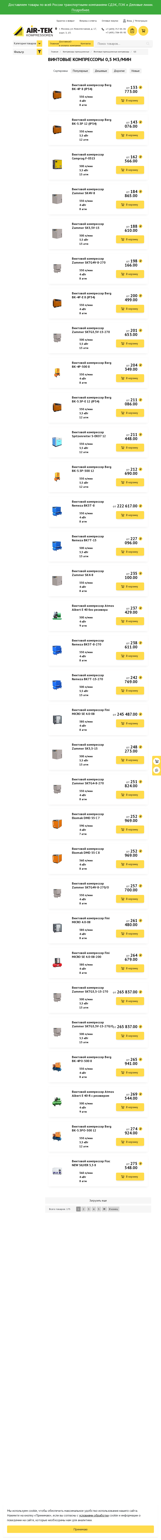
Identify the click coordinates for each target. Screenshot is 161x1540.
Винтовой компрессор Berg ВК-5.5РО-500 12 (91, 1128)
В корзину (132, 100)
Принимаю (80, 1529)
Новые (136, 71)
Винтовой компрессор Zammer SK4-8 (88, 573)
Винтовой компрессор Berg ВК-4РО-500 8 (91, 1059)
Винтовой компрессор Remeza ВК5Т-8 (88, 503)
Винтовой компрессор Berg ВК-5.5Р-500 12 (91, 469)
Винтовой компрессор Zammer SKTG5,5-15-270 (90, 989)
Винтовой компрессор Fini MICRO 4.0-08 (91, 920)
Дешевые (101, 71)
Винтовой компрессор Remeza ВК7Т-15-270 (88, 677)
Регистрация (141, 20)
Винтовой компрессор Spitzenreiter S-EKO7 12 (89, 434)
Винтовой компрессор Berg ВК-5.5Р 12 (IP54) (91, 122)
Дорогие (119, 71)
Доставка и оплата (64, 43)
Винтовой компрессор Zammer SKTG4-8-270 (88, 781)
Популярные (80, 71)
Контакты (86, 43)
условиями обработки (94, 1515)
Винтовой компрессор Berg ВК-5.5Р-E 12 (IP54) (91, 399)
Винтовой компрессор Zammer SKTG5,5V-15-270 (91, 330)
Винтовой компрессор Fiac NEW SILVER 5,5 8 (91, 1163)
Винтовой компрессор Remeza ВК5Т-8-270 (88, 642)
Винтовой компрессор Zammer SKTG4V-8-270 (88, 260)
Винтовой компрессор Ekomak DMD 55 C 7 (88, 816)
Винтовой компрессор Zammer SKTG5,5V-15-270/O (92, 1024)
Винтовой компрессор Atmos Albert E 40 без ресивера (93, 608)
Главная (54, 43)
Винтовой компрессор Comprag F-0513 (88, 156)
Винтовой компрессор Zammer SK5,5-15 (88, 746)
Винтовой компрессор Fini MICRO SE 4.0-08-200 (91, 955)
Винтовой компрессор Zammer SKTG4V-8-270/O (90, 885)
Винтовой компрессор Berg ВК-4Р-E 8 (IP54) (91, 295)
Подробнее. (80, 10)
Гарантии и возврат (66, 20)
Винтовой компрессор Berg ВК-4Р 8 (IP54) (91, 87)
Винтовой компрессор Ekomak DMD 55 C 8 (88, 851)
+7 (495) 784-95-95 (116, 32)
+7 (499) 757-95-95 (116, 28)
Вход (129, 20)
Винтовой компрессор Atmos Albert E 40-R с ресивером (93, 1094)
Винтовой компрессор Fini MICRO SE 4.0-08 (91, 712)
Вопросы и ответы (88, 20)
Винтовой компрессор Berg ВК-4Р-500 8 (91, 365)
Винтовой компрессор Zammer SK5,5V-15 (88, 226)
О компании (75, 43)
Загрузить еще (98, 1200)
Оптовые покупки (110, 20)
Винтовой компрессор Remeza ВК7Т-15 (88, 538)
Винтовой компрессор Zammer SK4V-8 (88, 191)
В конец (113, 1209)
